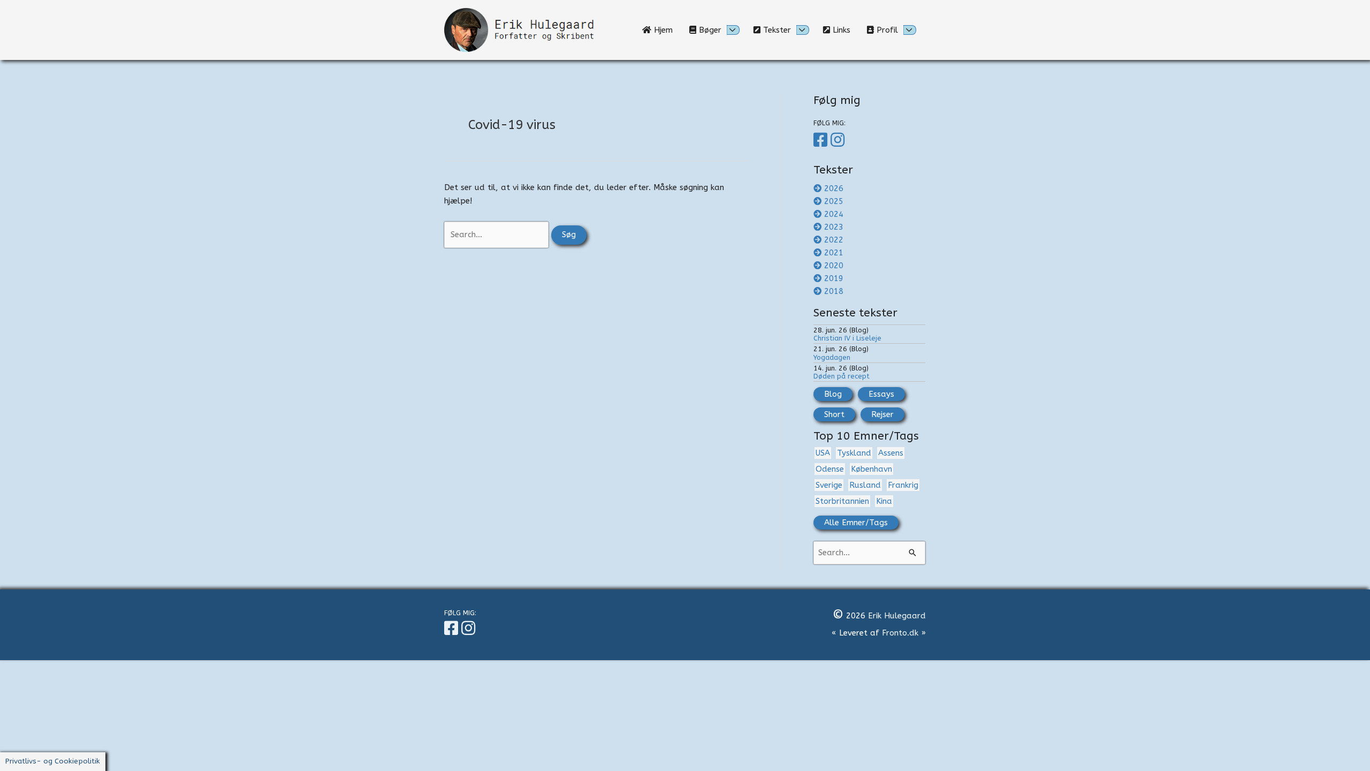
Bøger (708, 30)
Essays (881, 394)
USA (823, 453)
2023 (833, 227)
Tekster (775, 30)
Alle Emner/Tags (856, 522)
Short (834, 414)
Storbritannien (842, 501)
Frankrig (903, 485)
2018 (833, 291)
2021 (833, 253)
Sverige (829, 485)
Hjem (666, 30)
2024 (833, 214)
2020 (833, 265)
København (871, 469)
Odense (830, 469)
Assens (890, 453)
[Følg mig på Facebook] (822, 140)
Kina (884, 501)
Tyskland (854, 453)
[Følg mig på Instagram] (839, 140)
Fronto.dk (900, 633)
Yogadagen (831, 357)
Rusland (865, 485)
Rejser (882, 414)
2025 (833, 201)
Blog (833, 394)
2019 (833, 278)
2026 (833, 188)
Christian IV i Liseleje (847, 338)
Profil (886, 30)
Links (844, 30)
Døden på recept (841, 376)
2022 (833, 240)
